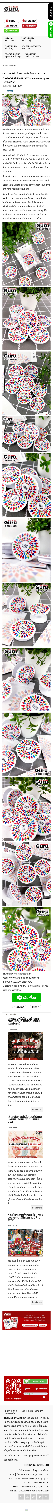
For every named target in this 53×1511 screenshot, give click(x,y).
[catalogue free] (50, 11)
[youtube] (27, 1497)
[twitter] (40, 1497)
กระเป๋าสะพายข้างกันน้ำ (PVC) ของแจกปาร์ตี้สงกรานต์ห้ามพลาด (25, 1217)
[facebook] (46, 1497)
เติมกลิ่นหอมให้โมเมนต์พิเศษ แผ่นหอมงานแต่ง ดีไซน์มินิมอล (25, 1119)
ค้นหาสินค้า (17, 86)
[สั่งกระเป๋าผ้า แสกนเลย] (26, 1388)
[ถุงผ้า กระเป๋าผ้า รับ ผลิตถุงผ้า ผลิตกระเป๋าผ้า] (11, 9)
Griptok (9, 91)
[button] (47, 1505)
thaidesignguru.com (31, 1455)
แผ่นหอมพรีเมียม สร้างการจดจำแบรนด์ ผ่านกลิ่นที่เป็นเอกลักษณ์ (24, 1021)
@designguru (42, 1478)
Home (5, 65)
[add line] (50, 29)
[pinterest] (21, 1497)
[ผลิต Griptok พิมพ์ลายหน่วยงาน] (26, 110)
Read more (37, 1109)
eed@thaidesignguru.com (35, 1486)
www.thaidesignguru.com (35, 1490)
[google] (33, 1497)
